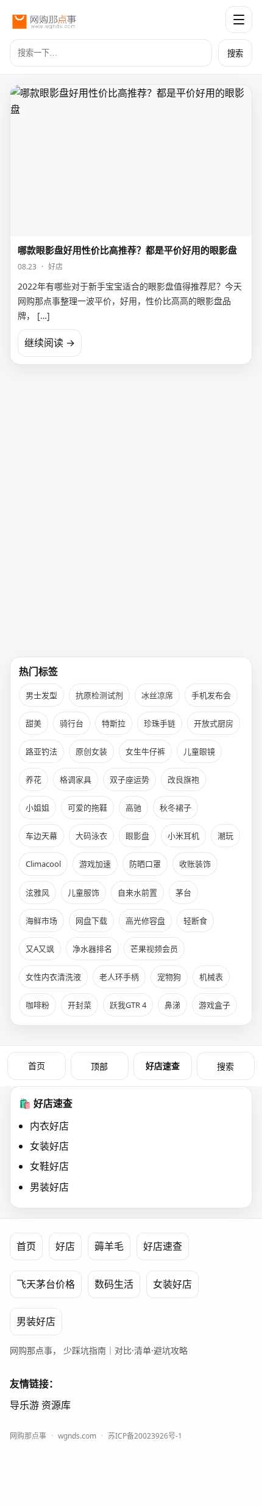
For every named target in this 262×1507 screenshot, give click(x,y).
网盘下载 (91, 920)
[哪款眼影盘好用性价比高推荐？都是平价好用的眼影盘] (131, 160)
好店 (55, 266)
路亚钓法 (41, 751)
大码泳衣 (91, 835)
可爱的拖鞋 (87, 807)
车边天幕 (41, 835)
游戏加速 (95, 863)
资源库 (56, 1405)
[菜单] (238, 19)
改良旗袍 (183, 779)
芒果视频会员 (154, 948)
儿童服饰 (83, 892)
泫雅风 (37, 892)
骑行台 (71, 723)
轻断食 (195, 920)
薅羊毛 (109, 1246)
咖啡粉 (37, 1004)
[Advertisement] (131, 505)
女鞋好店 (49, 1166)
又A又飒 (40, 948)
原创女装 (91, 751)
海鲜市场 (41, 920)
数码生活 (113, 1284)
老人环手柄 (119, 976)
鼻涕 (172, 1004)
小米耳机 (183, 835)
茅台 (183, 892)
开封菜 (79, 1004)
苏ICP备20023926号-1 (145, 1436)
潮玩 (225, 835)
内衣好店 (49, 1126)
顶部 (99, 1066)
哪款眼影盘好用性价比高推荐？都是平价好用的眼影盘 (127, 250)
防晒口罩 (145, 863)
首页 (36, 1065)
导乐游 (24, 1405)
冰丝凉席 (157, 695)
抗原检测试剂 (99, 695)
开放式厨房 (213, 723)
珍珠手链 (159, 723)
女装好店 (49, 1146)
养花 (33, 779)
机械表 (211, 976)
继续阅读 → (49, 342)
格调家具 (75, 779)
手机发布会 (211, 695)
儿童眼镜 (199, 751)
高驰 (133, 807)
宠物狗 (169, 976)
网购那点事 (28, 1436)
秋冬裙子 (175, 807)
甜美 (33, 723)
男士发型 (41, 695)
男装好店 (49, 1187)
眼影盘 (137, 835)
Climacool (43, 863)
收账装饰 (195, 863)
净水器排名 (92, 948)
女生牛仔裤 (145, 751)
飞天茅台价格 (45, 1284)
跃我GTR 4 (128, 1004)
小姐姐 (37, 807)
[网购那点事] (43, 20)
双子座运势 (129, 779)
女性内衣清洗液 (53, 976)
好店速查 (163, 1065)
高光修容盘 (145, 920)
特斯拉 (114, 723)
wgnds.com (77, 1436)
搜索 (235, 53)
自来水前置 (137, 892)
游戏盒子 (214, 1004)
